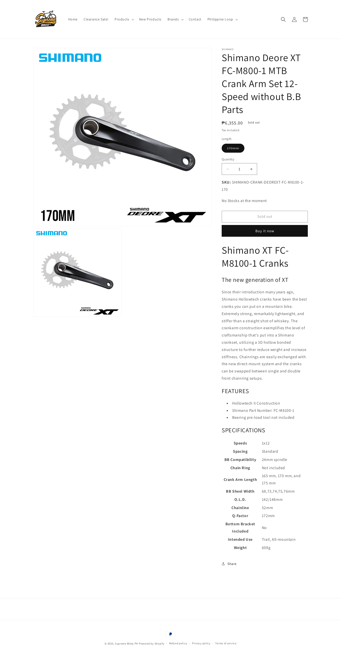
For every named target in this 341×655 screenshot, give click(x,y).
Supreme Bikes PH (126, 643)
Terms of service (225, 643)
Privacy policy (201, 643)
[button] (124, 19)
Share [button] (232, 563)
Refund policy (178, 643)
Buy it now (264, 230)
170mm (235, 149)
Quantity (228, 159)
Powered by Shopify (152, 643)
